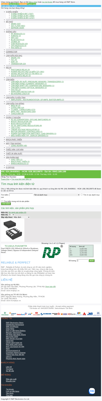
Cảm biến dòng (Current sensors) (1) (29, 84)
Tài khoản (23, 4)
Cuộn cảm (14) (17, 108)
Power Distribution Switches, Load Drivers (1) (33, 134)
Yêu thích (9, 393)
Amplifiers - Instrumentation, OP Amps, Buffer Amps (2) (37, 100)
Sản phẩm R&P (12, 158)
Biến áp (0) (15, 106)
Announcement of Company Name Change (16, 352)
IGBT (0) (14, 62)
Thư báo (9, 395)
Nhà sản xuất (11, 379)
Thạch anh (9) (17, 114)
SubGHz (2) (16, 36)
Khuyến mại (10, 381)
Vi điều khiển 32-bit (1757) (22, 18)
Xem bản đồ (50, 287)
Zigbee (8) (15, 42)
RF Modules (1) (18, 34)
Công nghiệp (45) (19, 146)
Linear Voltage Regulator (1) (25, 130)
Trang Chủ (5, 179)
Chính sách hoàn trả (14, 343)
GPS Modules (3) (18, 46)
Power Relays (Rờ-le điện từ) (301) (27, 72)
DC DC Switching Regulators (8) (26, 126)
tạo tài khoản (47, 2)
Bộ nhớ (9, 22)
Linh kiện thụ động (15, 104)
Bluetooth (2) (17, 40)
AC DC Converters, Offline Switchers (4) (31, 120)
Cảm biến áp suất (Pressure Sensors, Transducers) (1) (37, 82)
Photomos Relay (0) (20, 70)
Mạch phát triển (14, 140)
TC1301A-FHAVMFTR (16, 246)
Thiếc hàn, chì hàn (14, 150)
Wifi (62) (14, 38)
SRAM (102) (16, 24)
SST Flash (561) (18, 26)
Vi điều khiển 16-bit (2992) (22, 16)
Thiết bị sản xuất (14, 154)
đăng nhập (33, 2)
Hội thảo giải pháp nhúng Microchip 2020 (16, 336)
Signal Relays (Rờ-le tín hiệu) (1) (26, 74)
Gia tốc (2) (16, 90)
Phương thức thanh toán (15, 359)
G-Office (10, 167)
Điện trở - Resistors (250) (23, 112)
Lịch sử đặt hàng (12, 391)
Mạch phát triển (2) (20, 161)
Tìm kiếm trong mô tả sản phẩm (16, 201)
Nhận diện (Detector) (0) (22, 92)
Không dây (11, 32)
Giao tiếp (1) (16, 159)
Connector (11, 52)
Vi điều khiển (12, 12)
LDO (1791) (15, 128)
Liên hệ (9, 367)
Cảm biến (10, 80)
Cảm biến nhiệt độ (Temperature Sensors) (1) (32, 86)
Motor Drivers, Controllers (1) (26, 132)
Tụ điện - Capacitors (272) (23, 110)
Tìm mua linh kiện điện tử (21, 179)
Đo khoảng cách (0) (20, 94)
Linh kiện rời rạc (14, 56)
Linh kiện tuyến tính (15, 98)
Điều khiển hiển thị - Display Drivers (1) (29, 136)
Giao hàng (10, 329)
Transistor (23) (18, 64)
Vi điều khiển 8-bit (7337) (22, 14)
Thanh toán (31, 4)
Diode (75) (15, 58)
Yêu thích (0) (14, 4)
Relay (8, 68)
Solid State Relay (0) (21, 76)
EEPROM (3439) (17, 28)
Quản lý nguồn (13, 118)
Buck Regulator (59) (21, 124)
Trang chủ (5, 4)
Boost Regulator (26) (21, 122)
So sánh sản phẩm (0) (17, 212)
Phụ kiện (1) (16, 48)
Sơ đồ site (10, 371)
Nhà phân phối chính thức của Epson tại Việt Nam (15, 347)
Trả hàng (9, 369)
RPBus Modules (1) (20, 163)
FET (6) (14, 60)
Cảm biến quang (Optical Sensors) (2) (29, 88)
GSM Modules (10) (19, 44)
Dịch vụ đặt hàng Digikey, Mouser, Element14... (16, 332)
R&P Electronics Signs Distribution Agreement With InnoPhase (15, 325)
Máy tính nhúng (13, 144)
